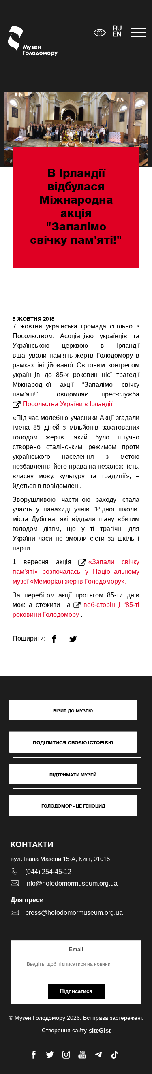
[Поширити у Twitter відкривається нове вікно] (78, 635)
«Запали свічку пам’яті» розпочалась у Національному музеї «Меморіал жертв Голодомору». (76, 571)
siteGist (100, 1030)
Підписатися (76, 991)
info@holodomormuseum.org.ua (71, 883)
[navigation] (137, 32)
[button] (77, 714)
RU (117, 29)
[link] (77, 778)
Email (76, 949)
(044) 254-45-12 (48, 871)
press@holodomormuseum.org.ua (74, 912)
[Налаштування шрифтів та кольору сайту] (99, 33)
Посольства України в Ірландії (67, 404)
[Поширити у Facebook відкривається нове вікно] (59, 635)
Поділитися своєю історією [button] (73, 742)
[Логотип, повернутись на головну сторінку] (23, 41)
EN (117, 35)
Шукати (62, 33)
